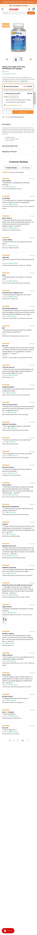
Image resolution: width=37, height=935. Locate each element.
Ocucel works (6, 675)
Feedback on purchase (9, 567)
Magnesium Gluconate (9, 546)
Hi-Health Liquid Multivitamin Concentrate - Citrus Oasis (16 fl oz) (17, 614)
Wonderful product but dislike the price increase (17, 585)
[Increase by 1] (9, 111)
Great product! (6, 485)
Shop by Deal (4, 9)
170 (22, 740)
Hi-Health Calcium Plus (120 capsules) (10, 734)
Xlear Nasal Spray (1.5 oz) (8, 377)
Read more (24, 81)
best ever (5, 345)
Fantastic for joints (8, 467)
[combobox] (14, 12)
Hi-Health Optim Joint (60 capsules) (10, 444)
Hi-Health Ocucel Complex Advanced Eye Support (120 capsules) (16, 686)
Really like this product (9, 424)
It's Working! (6, 198)
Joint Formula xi (7, 218)
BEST (3, 328)
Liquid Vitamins (7, 606)
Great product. (6, 181)
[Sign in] (29, 9)
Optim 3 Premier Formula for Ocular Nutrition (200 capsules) (16, 283)
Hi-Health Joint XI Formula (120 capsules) (11, 230)
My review (5, 728)
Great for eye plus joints (9, 404)
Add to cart (23, 112)
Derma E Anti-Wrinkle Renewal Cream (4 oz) (12, 188)
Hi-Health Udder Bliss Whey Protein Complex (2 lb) (13, 265)
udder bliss (5, 257)
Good (3, 275)
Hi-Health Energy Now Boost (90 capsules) (11, 718)
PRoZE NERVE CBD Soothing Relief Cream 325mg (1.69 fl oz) (15, 336)
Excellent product (7, 696)
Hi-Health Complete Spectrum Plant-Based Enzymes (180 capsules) (17, 575)
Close (35, 2)
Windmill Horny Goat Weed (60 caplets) (11, 536)
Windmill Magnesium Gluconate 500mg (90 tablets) (13, 557)
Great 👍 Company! (8, 712)
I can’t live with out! (8, 367)
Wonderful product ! (8, 387)
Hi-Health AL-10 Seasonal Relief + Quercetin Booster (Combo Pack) (17, 318)
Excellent (5, 524)
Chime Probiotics (7, 655)
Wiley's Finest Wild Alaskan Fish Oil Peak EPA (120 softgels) (15, 457)
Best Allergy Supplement (10, 308)
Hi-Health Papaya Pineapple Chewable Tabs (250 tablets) (15, 430)
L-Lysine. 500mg (7, 240)
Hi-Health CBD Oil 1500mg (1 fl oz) (10, 298)
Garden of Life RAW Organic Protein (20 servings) (13, 597)
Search (31, 13)
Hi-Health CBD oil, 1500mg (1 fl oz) (12, 292)
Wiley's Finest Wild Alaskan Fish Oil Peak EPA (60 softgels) (15, 414)
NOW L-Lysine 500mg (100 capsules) (10, 247)
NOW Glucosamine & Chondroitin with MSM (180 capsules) (15, 514)
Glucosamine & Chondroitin (10, 506)
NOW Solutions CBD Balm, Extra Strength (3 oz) (12, 702)
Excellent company (8, 633)
